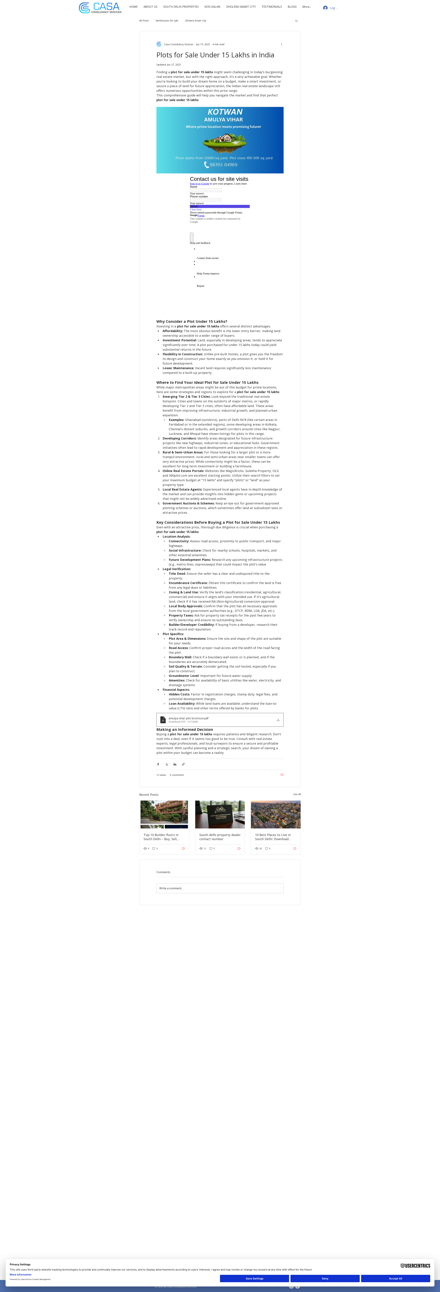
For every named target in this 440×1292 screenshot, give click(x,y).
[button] (296, 20)
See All (297, 794)
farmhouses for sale (167, 20)
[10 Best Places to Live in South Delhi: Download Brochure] (276, 814)
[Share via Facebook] (158, 764)
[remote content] (220, 245)
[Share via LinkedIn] (175, 764)
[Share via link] (183, 764)
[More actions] (281, 44)
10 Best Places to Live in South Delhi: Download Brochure (273, 837)
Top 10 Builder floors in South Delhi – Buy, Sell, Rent (161, 837)
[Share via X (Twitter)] (166, 764)
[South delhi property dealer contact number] (220, 814)
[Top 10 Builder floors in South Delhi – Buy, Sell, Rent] (164, 814)
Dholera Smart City (195, 20)
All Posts (144, 20)
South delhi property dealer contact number (220, 837)
